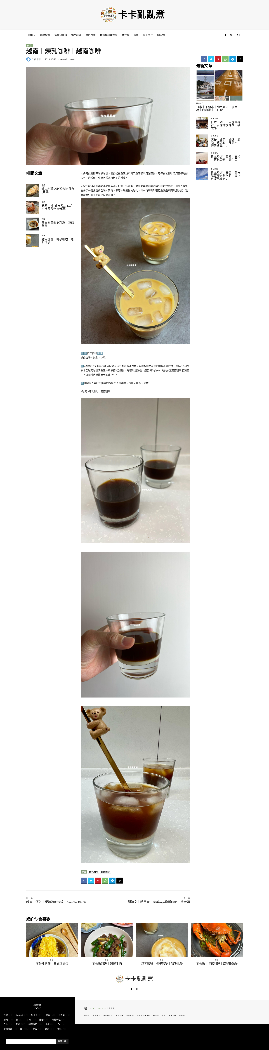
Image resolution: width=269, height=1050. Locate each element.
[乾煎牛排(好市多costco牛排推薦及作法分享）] (32, 207)
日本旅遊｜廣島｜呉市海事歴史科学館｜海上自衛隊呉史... (225, 175)
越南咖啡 (105, 872)
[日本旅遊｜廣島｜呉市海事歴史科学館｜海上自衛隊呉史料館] (202, 174)
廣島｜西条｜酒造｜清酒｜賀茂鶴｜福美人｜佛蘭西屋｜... (225, 142)
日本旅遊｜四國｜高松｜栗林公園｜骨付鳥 (225, 158)
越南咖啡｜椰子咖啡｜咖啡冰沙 (58, 241)
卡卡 (39, 59)
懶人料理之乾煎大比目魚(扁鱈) (58, 190)
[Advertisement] (51, 275)
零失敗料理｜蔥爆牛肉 (107, 963)
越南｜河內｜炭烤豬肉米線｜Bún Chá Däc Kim (57, 902)
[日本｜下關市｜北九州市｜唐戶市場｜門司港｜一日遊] (219, 85)
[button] (238, 35)
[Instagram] (231, 35)
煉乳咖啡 (93, 872)
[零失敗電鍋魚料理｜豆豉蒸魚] (32, 224)
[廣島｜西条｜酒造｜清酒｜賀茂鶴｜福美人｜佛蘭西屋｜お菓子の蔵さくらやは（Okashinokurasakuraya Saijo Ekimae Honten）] (202, 140)
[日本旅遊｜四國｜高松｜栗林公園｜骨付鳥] (202, 158)
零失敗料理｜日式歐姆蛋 (52, 963)
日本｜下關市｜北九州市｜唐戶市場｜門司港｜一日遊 (218, 109)
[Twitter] (211, 59)
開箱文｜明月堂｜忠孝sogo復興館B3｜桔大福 (159, 902)
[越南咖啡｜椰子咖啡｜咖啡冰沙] (32, 240)
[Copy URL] (240, 59)
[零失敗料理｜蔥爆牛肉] (107, 940)
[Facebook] (225, 35)
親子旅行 (200, 103)
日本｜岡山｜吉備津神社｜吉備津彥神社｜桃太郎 (225, 125)
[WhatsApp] (225, 59)
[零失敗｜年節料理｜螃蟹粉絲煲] (217, 940)
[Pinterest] (218, 59)
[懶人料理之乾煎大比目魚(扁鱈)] (32, 190)
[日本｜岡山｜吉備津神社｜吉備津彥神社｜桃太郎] (202, 123)
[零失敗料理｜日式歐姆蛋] (52, 940)
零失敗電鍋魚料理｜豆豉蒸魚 (58, 224)
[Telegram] (232, 59)
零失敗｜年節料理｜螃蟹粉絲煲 (217, 963)
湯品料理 (214, 169)
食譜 (29, 45)
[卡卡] (29, 59)
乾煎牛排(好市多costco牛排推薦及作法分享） (58, 207)
